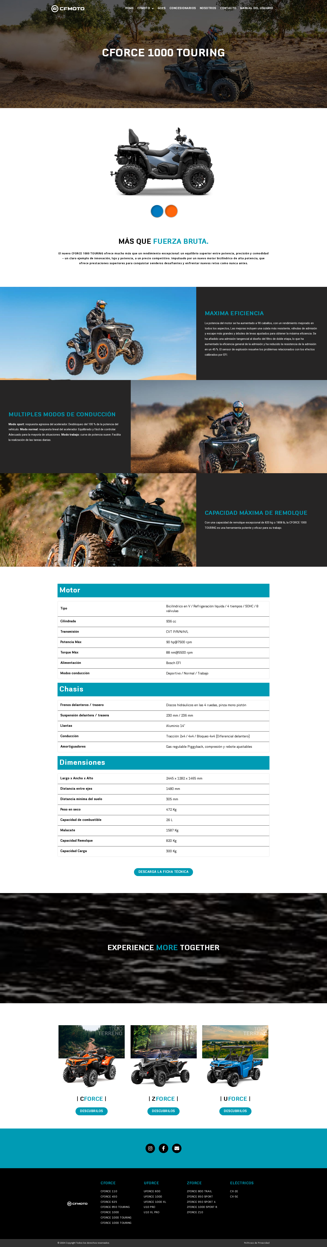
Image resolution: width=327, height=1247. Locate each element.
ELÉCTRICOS (242, 1183)
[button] (163, 872)
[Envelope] (176, 1148)
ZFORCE (194, 1183)
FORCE (92, 1099)
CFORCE (108, 1183)
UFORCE (151, 1183)
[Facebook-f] (163, 1148)
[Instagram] (150, 1148)
